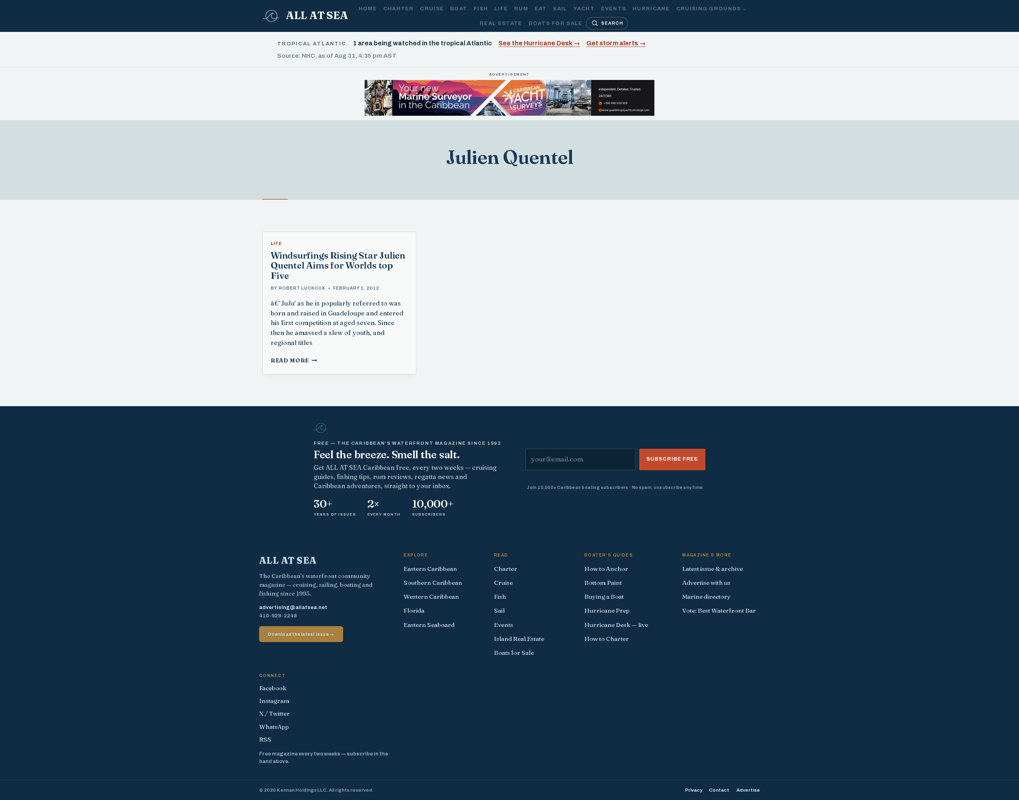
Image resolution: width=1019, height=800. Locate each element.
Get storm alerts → (616, 43)
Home (368, 9)
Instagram (274, 701)
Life (501, 9)
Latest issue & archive (712, 568)
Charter (398, 9)
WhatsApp (274, 726)
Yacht (584, 9)
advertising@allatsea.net (293, 607)
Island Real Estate (519, 638)
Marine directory (706, 596)
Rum (521, 9)
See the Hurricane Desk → (539, 43)
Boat (458, 9)
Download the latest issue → (301, 634)
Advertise (748, 790)
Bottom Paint (603, 582)
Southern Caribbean (433, 582)
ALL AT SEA (288, 560)
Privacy (693, 790)
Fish (481, 9)
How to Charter (606, 638)
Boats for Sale (555, 23)
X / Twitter (274, 713)
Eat (541, 9)
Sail (560, 9)
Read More (294, 360)
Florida (414, 610)
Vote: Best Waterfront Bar (719, 610)
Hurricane (651, 9)
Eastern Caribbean (430, 568)
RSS (265, 739)
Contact (719, 790)
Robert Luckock (302, 288)
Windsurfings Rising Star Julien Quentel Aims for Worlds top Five (338, 265)
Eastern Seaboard (429, 625)
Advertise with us (706, 582)
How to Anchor (606, 568)
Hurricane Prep (607, 610)
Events (614, 9)
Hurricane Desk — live (616, 625)
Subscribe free (672, 459)
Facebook (273, 688)
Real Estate (501, 23)
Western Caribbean (431, 596)
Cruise (432, 9)
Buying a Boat (604, 596)
